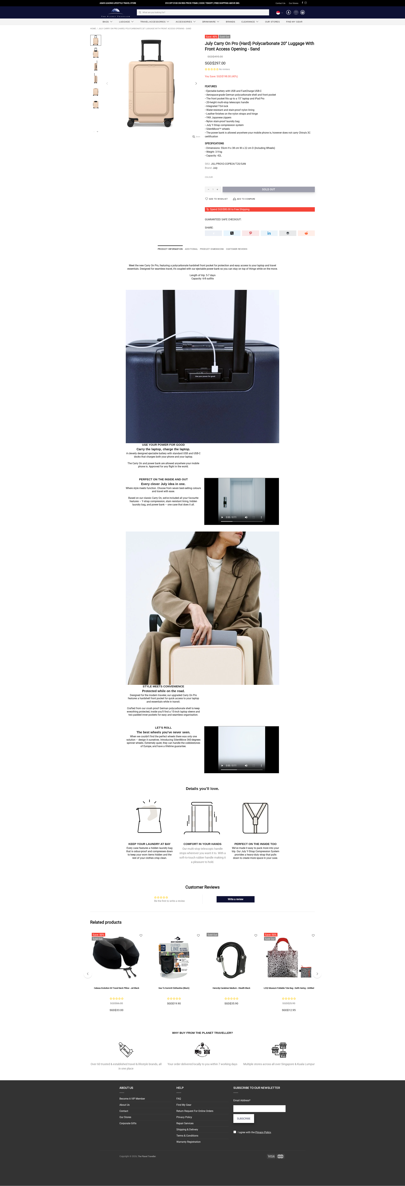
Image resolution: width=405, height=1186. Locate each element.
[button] (211, 69)
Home (93, 28)
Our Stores (293, 3)
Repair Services (184, 1123)
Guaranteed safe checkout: (223, 219)
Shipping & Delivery (187, 1129)
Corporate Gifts (127, 1123)
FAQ (178, 1098)
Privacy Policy (184, 1117)
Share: (209, 227)
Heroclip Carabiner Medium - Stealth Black (116, 988)
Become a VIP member (132, 1098)
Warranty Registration (188, 1141)
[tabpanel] (231, 974)
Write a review (235, 899)
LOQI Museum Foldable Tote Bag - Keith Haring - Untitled (174, 988)
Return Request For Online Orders (194, 1111)
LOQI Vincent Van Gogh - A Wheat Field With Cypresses (231, 988)
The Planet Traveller (115, 12)
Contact (123, 1111)
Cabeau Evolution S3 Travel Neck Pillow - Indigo (289, 988)
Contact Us (280, 3)
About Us (124, 1104)
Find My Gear (183, 1104)
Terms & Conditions (187, 1135)
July (215, 167)
